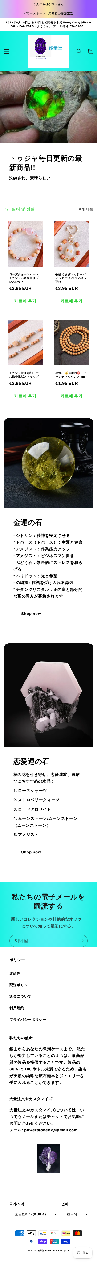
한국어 (72, 1214)
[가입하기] (81, 941)
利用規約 (16, 1008)
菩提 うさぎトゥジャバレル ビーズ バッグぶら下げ (70, 278)
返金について (20, 996)
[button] (6, 51)
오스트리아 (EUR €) (30, 1214)
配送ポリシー (20, 985)
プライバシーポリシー (27, 1019)
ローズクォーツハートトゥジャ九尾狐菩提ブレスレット (24, 278)
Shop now (31, 614)
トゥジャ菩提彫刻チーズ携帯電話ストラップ (24, 374)
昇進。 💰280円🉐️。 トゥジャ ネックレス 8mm (71, 374)
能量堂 (41, 1250)
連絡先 (14, 973)
